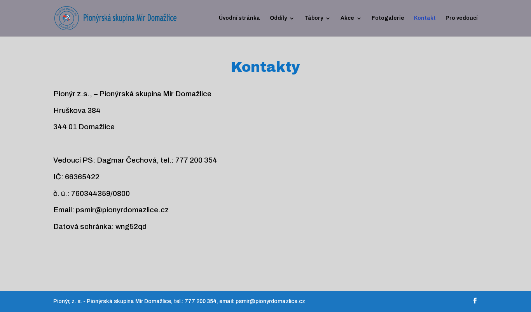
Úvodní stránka (239, 18)
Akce (347, 18)
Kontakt (425, 18)
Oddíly (278, 18)
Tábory (313, 18)
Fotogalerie (388, 18)
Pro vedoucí (461, 18)
